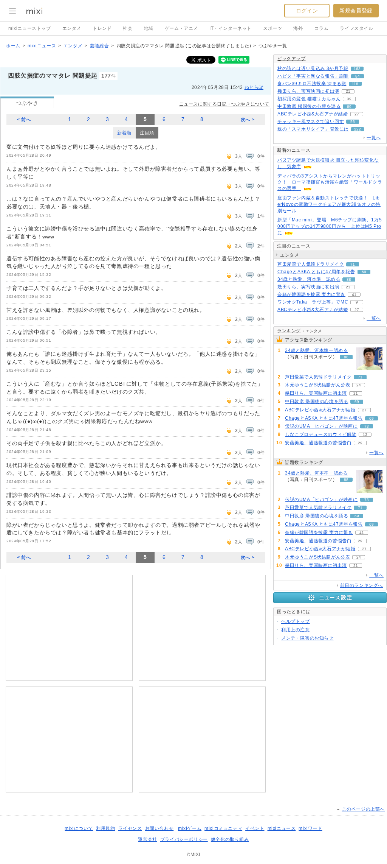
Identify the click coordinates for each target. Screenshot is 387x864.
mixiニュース (42, 45)
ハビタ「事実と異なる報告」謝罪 (313, 76)
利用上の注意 (295, 629)
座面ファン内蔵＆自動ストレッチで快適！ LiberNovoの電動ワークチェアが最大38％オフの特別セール (329, 204)
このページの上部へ (363, 809)
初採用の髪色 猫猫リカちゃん (309, 98)
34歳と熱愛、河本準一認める (308, 279)
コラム (321, 28)
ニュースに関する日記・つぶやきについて (224, 104)
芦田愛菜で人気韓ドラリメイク (310, 264)
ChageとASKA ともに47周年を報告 (316, 271)
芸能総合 (99, 45)
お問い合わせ (159, 828)
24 (358, 385)
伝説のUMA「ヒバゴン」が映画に (321, 426)
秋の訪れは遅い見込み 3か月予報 (312, 68)
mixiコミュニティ (223, 828)
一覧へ (374, 137)
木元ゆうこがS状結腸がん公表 (317, 385)
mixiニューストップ (29, 28)
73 (366, 426)
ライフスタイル (356, 28)
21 (348, 91)
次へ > (247, 119)
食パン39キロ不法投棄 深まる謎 (312, 83)
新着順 (124, 132)
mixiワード (310, 828)
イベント (254, 828)
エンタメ (71, 28)
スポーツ (272, 28)
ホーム (13, 45)
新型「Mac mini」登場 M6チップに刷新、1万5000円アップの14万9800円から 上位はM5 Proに (329, 226)
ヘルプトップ (295, 621)
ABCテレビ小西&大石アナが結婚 (312, 114)
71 (352, 264)
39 (349, 99)
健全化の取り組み (230, 839)
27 (356, 114)
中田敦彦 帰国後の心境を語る (309, 106)
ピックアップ (291, 58)
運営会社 (147, 839)
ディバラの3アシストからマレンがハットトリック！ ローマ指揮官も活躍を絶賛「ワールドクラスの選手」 (329, 182)
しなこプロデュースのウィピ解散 (320, 434)
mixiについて (79, 828)
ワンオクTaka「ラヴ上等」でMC (312, 302)
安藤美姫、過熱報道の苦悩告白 (318, 442)
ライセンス (130, 828)
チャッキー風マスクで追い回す (310, 121)
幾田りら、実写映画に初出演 (308, 91)
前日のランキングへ (361, 585)
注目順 (147, 132)
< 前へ (24, 119)
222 (357, 129)
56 (352, 122)
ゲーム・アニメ (181, 28)
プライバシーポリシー (184, 839)
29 (360, 443)
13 (365, 435)
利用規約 (105, 828)
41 (354, 295)
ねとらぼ (254, 87)
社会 (127, 28)
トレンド (102, 28)
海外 (298, 28)
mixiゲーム (189, 828)
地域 (148, 28)
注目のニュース (293, 246)
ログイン (307, 11)
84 (357, 76)
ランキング (289, 330)
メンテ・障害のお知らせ (307, 638)
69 (349, 106)
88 (349, 279)
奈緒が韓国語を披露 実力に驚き (311, 294)
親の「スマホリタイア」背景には (313, 129)
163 (357, 69)
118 (355, 84)
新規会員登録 (356, 11)
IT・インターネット (230, 28)
